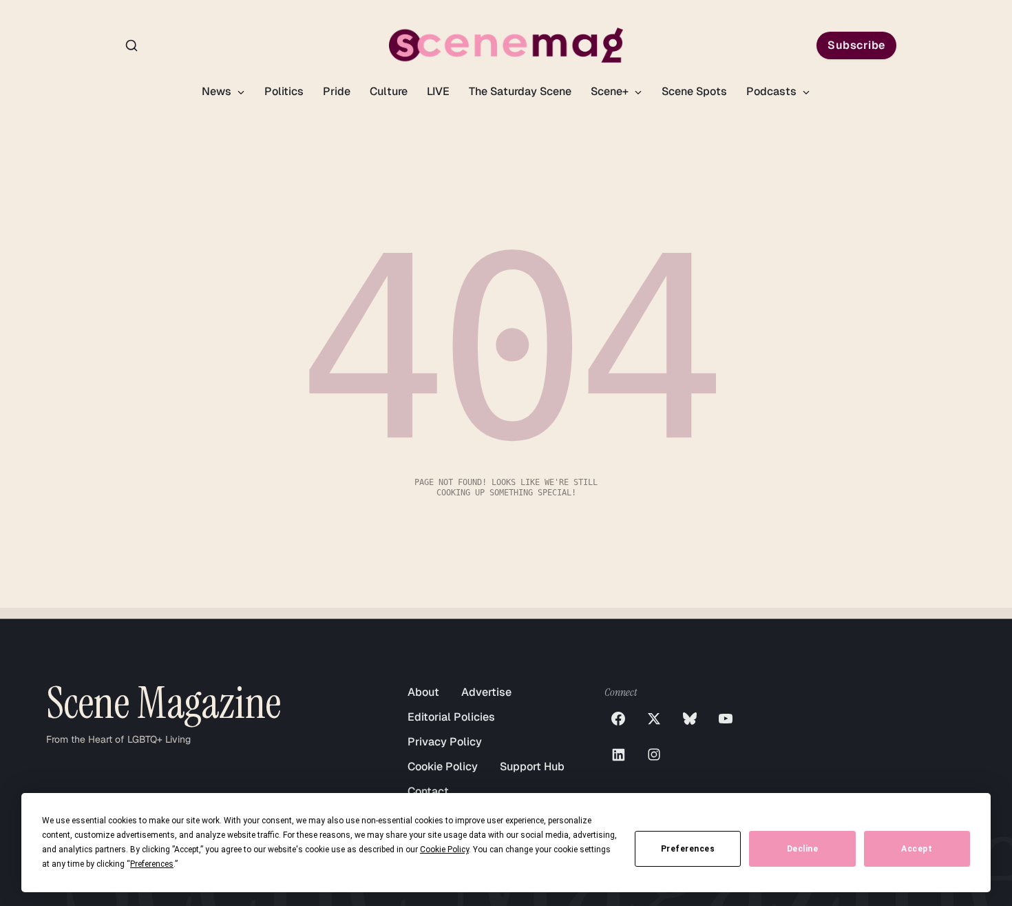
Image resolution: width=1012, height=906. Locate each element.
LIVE (438, 91)
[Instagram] (654, 754)
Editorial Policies (451, 717)
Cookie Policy (443, 766)
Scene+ (611, 91)
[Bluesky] (690, 718)
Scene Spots (694, 91)
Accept (916, 849)
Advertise (486, 692)
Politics (284, 91)
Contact (428, 791)
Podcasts (772, 91)
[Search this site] (131, 45)
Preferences (688, 849)
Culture (389, 91)
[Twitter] (654, 718)
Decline (803, 849)
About (423, 692)
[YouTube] (725, 718)
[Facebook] (618, 718)
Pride (336, 91)
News (218, 91)
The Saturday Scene (520, 91)
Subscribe (856, 45)
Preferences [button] (151, 864)
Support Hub (532, 766)
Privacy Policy (445, 741)
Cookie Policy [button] (444, 849)
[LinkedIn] (618, 754)
